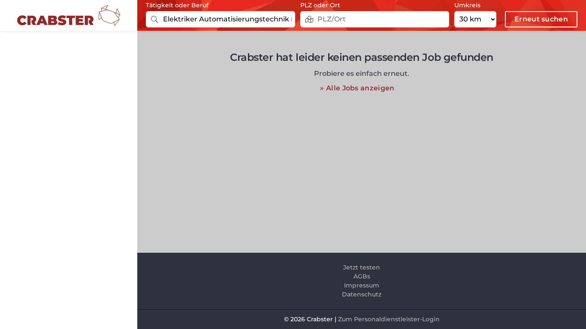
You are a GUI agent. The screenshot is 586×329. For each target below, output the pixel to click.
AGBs (361, 276)
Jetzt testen (361, 267)
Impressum (361, 285)
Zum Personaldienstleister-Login (389, 319)
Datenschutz (361, 294)
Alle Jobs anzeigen (360, 88)
